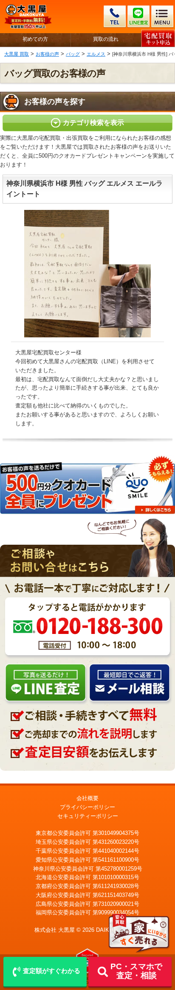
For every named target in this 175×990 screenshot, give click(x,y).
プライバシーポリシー (87, 807)
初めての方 (35, 39)
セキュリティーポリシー (87, 816)
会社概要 (87, 798)
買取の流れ (106, 39)
